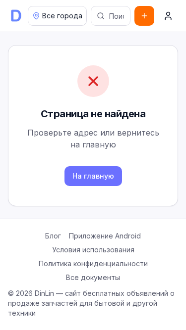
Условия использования (93, 249)
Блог (53, 236)
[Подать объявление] (144, 16)
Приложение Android (105, 236)
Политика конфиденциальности (93, 263)
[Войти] (168, 16)
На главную (93, 176)
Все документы (93, 277)
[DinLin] (16, 16)
